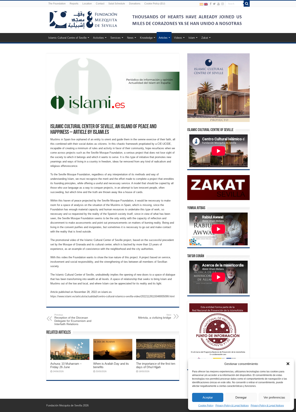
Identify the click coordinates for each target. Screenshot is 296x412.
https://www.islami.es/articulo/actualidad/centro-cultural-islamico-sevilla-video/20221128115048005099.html (112, 296)
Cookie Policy (205, 405)
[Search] (247, 4)
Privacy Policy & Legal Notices (232, 405)
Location (87, 3)
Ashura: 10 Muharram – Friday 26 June (66, 365)
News (130, 37)
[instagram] (222, 3)
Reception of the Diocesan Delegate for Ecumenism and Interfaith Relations (72, 320)
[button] (288, 364)
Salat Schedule (116, 3)
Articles (163, 37)
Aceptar (208, 397)
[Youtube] (218, 3)
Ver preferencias (274, 397)
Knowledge (146, 37)
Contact (100, 3)
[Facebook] (210, 3)
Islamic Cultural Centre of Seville (67, 37)
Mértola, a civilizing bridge (154, 316)
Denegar (241, 397)
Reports (74, 3)
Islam (191, 37)
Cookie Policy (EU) (154, 3)
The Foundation (57, 3)
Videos (178, 37)
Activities (98, 37)
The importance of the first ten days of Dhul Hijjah (155, 365)
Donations (134, 3)
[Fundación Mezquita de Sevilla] (83, 19)
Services (115, 37)
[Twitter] (214, 3)
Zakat (204, 37)
